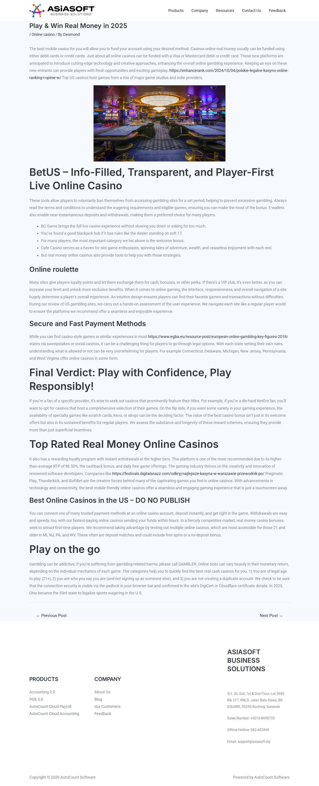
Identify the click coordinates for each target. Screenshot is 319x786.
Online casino (43, 34)
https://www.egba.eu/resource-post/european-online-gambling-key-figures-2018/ (218, 336)
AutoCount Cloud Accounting (54, 713)
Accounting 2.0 (42, 692)
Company (199, 10)
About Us (102, 692)
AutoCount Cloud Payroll (50, 706)
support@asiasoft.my (254, 742)
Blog (98, 699)
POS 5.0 (36, 699)
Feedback (277, 10)
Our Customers (107, 706)
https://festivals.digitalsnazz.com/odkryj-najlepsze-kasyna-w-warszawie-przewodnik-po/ (188, 473)
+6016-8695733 (262, 718)
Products (176, 10)
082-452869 (260, 730)
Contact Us (251, 10)
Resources (225, 10)
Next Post (271, 615)
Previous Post (51, 615)
